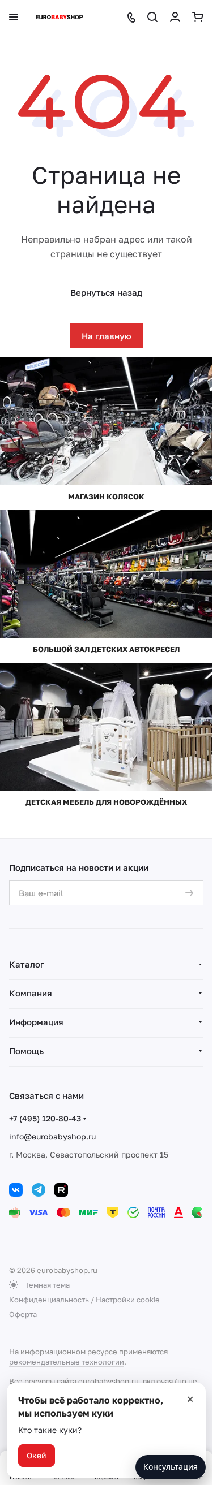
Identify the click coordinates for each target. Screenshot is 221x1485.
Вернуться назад (106, 292)
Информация (36, 1022)
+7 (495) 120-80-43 (45, 1118)
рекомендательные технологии (66, 1361)
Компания (30, 993)
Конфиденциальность (49, 1299)
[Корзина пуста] (197, 17)
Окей (36, 1455)
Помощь (26, 1051)
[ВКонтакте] (16, 1190)
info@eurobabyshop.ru (52, 1136)
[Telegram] (38, 1190)
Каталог (26, 964)
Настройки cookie (128, 1299)
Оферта (23, 1314)
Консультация (170, 1466)
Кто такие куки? (50, 1430)
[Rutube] (61, 1190)
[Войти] (175, 17)
